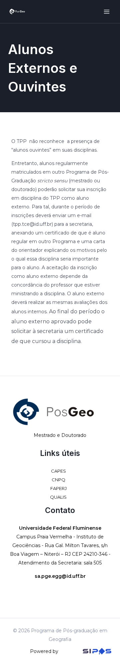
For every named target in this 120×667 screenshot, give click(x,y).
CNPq (58, 479)
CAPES (58, 471)
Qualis (58, 497)
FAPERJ (58, 488)
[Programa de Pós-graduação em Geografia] (17, 11)
